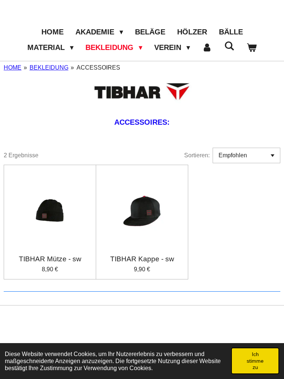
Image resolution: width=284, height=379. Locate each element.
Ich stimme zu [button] (255, 360)
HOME (12, 67)
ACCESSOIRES (98, 67)
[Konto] (207, 47)
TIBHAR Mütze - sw (50, 259)
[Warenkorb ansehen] (251, 47)
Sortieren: (197, 155)
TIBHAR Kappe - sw (142, 259)
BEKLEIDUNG (49, 67)
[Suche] (229, 46)
